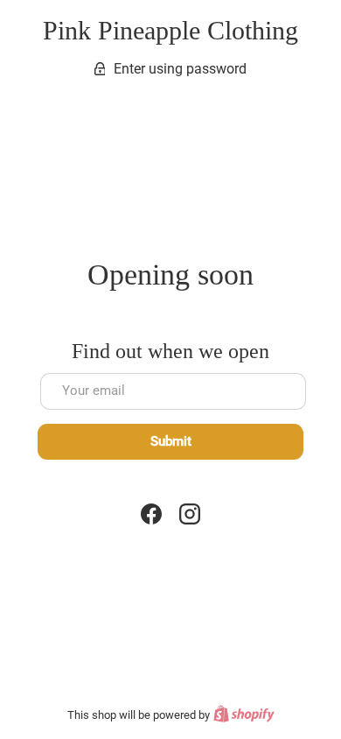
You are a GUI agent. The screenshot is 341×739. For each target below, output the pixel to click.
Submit (170, 441)
